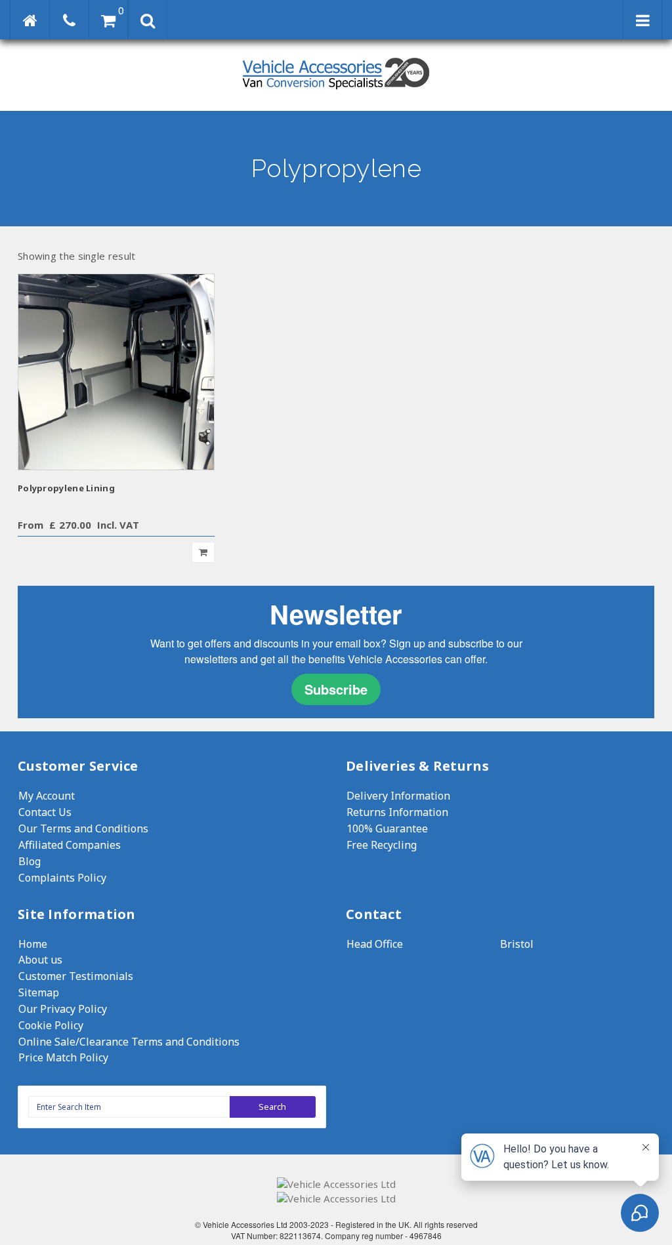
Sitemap (38, 992)
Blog (29, 861)
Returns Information (397, 812)
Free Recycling (381, 845)
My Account (46, 795)
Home (32, 944)
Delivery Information (398, 795)
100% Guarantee (387, 828)
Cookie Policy (50, 1025)
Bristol (517, 944)
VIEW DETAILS (116, 371)
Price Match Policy (63, 1057)
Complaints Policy (62, 877)
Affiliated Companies (69, 845)
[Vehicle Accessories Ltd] (336, 91)
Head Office (374, 944)
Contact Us (45, 812)
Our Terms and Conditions (83, 828)
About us (40, 959)
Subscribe (336, 689)
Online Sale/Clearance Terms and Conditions (129, 1041)
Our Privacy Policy (62, 1009)
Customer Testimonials (75, 976)
